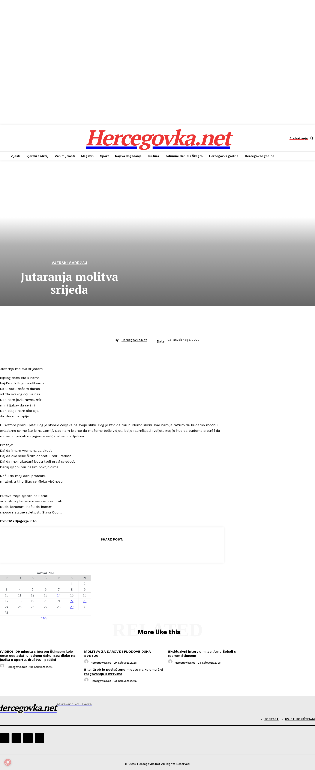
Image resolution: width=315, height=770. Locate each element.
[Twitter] (96, 550)
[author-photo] (3, 667)
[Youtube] (39, 738)
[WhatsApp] (127, 550)
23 (84, 601)
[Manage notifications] (7, 762)
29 (72, 607)
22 (72, 601)
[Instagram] (16, 738)
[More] (142, 550)
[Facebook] (81, 550)
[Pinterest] (112, 550)
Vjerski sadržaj (69, 263)
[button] (302, 138)
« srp (44, 617)
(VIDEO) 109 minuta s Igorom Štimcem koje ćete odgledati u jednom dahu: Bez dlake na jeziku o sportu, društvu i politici (37, 655)
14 (58, 595)
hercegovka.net (134, 340)
